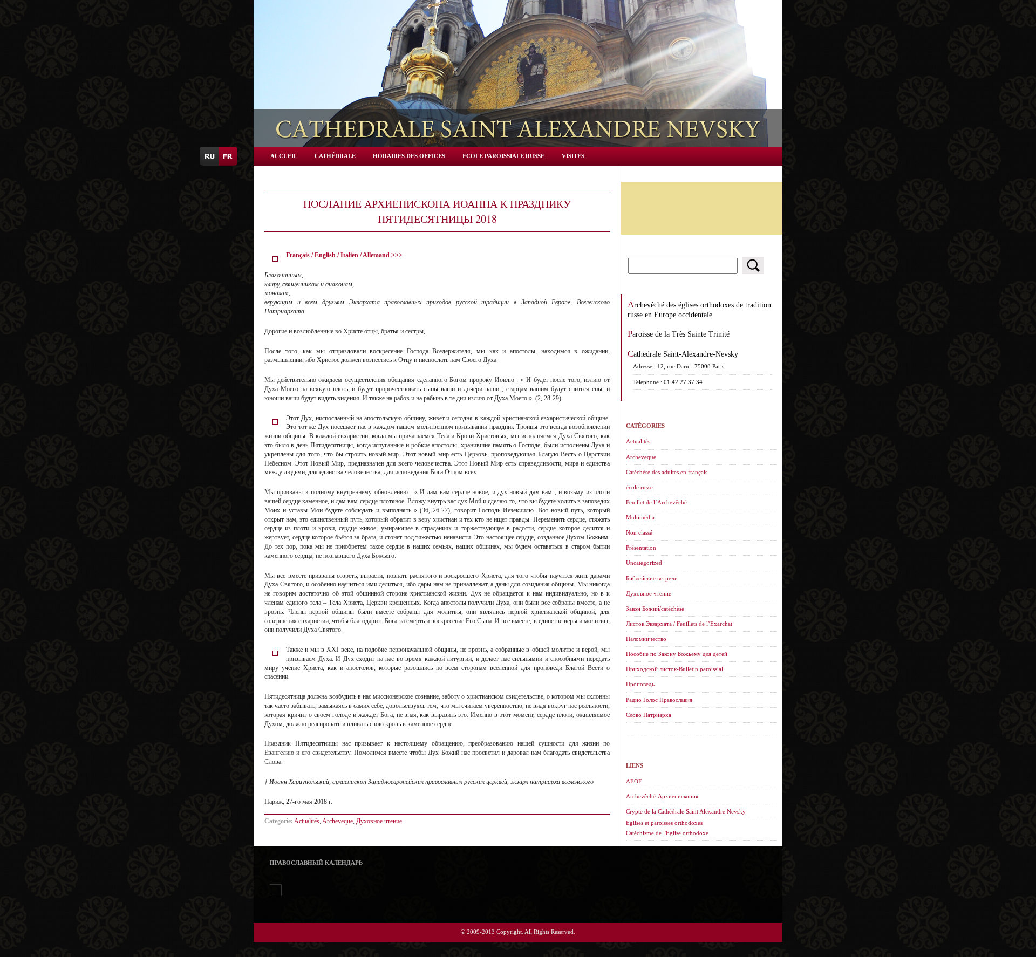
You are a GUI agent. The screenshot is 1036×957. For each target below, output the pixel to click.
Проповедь (640, 684)
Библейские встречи (652, 578)
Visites (573, 156)
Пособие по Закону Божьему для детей (676, 654)
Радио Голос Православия (659, 699)
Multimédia (640, 517)
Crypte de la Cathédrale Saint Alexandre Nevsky (686, 811)
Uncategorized (644, 562)
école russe (639, 487)
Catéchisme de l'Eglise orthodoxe (667, 833)
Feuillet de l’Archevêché (656, 502)
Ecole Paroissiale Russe (503, 156)
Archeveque (337, 821)
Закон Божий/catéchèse (655, 608)
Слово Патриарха (648, 715)
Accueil (283, 156)
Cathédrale (335, 156)
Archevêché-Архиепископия (662, 796)
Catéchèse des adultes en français (666, 472)
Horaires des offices (409, 156)
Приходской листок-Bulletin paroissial (674, 669)
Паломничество (646, 638)
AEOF (634, 781)
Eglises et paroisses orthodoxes (664, 822)
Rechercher (753, 265)
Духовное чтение (379, 821)
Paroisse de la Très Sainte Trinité (679, 334)
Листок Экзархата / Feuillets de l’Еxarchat (679, 623)
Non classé (639, 532)
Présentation (641, 547)
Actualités (306, 821)
